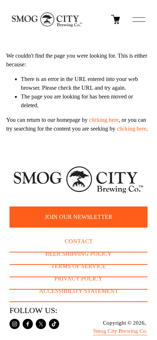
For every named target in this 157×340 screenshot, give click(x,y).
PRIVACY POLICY (78, 278)
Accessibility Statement (78, 291)
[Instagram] (14, 324)
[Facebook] (28, 324)
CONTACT (79, 241)
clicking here (104, 120)
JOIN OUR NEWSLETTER (78, 217)
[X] (41, 324)
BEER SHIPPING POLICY (78, 254)
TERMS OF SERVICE (78, 266)
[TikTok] (54, 324)
